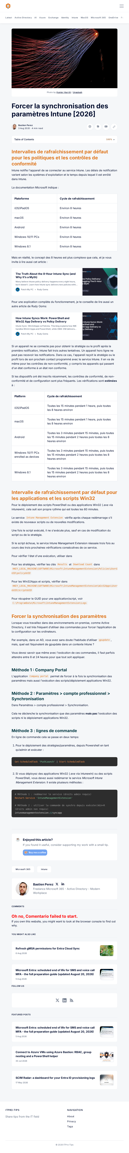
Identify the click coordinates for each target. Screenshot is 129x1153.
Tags (70, 1126)
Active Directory (23, 17)
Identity (65, 17)
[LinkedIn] (63, 884)
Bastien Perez (25, 125)
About (70, 1116)
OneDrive (113, 17)
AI (35, 17)
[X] (57, 884)
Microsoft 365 (98, 17)
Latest (8, 17)
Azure (42, 17)
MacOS (84, 17)
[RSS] (71, 1000)
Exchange (53, 17)
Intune (75, 17)
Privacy (71, 1121)
